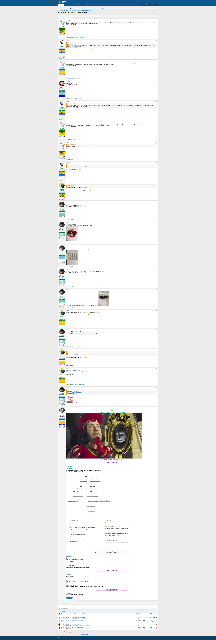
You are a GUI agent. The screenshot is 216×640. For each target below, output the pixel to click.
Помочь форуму (94, 4)
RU (67, 637)
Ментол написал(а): (70, 351)
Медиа (73, 4)
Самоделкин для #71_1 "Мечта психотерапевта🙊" (73, 617)
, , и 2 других (75, 98)
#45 (156, 101)
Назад (60, 18)
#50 (156, 202)
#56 (156, 329)
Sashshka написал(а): (70, 144)
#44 (156, 81)
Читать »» (63, 35)
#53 (156, 269)
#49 (156, 183)
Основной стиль (62, 637)
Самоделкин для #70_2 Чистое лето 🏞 (70, 624)
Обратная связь (127, 637)
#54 (156, 289)
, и (74, 78)
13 (89, 621)
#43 (156, 61)
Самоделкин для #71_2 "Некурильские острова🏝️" (73, 620)
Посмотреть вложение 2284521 (72, 354)
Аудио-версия (118, 8)
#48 (156, 162)
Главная (155, 637)
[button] (71, 5)
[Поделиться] (155, 20)
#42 (156, 40)
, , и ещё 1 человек (76, 37)
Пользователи (81, 4)
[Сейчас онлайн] (61, 188)
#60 (156, 407)
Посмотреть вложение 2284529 (72, 394)
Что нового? (67, 4)
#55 (156, 310)
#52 (156, 245)
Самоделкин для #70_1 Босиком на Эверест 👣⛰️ (72, 627)
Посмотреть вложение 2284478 (72, 47)
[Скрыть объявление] (156, 8)
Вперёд (74, 18)
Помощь (151, 637)
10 (87, 618)
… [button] (69, 18)
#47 (156, 142)
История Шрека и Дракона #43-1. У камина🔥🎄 (72, 613)
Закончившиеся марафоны (77, 614)
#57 (156, 349)
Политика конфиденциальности (143, 637)
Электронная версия (110, 8)
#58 (156, 368)
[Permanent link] (73, 468)
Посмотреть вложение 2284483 (72, 107)
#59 (156, 387)
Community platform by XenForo (96, 638)
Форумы (61, 4)
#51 (156, 222)
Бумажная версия (100, 8)
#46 (156, 122)
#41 (156, 20)
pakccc (154, 628)
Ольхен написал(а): (70, 42)
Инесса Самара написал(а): (72, 389)
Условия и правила (133, 637)
